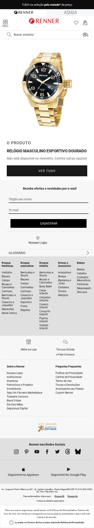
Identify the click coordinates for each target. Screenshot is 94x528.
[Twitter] (57, 452)
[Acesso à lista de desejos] (76, 24)
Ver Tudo (47, 171)
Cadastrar (48, 223)
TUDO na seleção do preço (47, 4)
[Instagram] (16, 452)
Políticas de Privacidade (62, 510)
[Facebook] (47, 452)
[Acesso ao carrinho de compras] (85, 24)
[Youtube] (37, 452)
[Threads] (67, 452)
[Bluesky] (78, 452)
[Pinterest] (26, 452)
